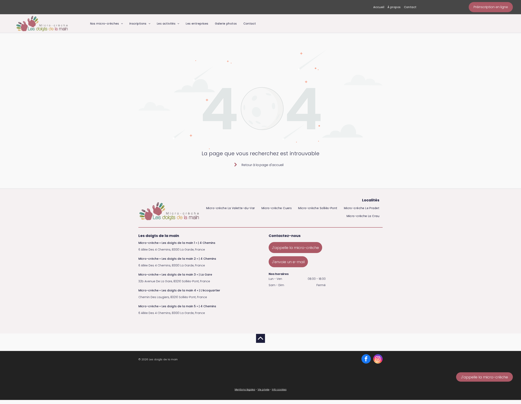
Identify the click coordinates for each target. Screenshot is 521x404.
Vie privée (263, 389)
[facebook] (366, 359)
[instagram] (378, 359)
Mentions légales (245, 389)
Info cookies (279, 389)
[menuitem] (379, 7)
